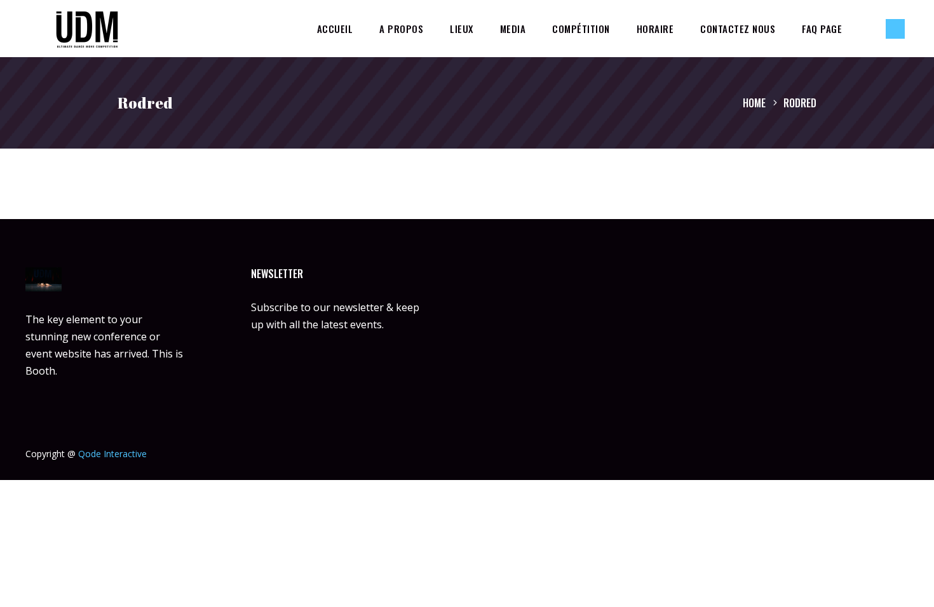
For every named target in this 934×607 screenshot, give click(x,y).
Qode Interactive (112, 454)
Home (754, 102)
